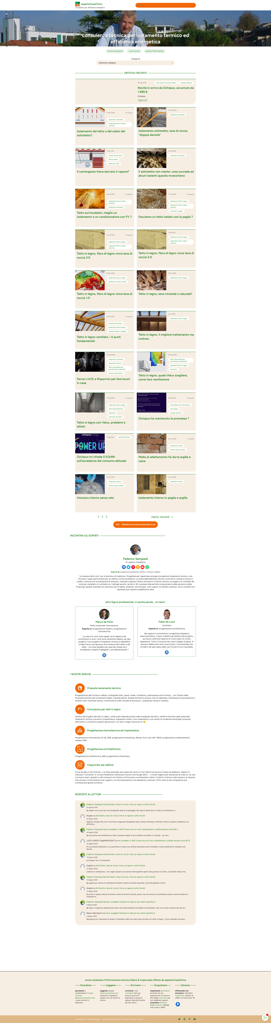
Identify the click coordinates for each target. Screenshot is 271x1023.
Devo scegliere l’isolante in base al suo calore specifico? (131, 902)
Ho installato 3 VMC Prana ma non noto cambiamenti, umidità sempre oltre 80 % (142, 829)
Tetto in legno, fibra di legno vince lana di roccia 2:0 (166, 255)
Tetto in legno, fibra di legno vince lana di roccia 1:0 (104, 296)
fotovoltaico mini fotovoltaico (166, 83)
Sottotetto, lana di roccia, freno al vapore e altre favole (130, 804)
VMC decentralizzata (116, 409)
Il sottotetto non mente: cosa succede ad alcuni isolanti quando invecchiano (166, 173)
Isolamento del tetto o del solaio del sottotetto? (101, 133)
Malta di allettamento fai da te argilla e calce (164, 459)
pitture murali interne (116, 373)
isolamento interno (115, 363)
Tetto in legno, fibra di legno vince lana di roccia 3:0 (104, 255)
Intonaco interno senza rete (95, 498)
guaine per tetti (114, 163)
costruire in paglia (176, 211)
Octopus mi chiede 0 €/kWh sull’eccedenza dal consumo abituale (101, 459)
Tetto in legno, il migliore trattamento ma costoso (166, 336)
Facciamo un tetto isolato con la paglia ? (165, 217)
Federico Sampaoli (94, 804)
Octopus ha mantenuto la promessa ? (163, 418)
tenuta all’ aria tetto (115, 155)
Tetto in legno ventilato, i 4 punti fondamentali (99, 339)
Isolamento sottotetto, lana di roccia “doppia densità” (162, 133)
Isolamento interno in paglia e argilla (162, 498)
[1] (265, 1019)
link (161, 995)
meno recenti (162, 517)
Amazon (166, 991)
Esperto (114, 572)
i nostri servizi (134, 51)
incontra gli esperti (115, 51)
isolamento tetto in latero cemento (117, 125)
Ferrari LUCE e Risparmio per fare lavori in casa (103, 381)
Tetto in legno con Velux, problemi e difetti (101, 424)
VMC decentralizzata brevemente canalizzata (117, 368)
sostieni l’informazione (155, 51)
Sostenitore (179, 995)
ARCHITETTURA (124, 437)
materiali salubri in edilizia (117, 331)
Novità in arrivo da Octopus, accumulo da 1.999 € (166, 90)
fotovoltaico (174, 409)
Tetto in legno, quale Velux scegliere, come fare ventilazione (163, 377)
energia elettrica (186, 83)
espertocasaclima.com (109, 993)
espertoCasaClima (91, 4)
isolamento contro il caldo (117, 282)
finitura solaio (113, 159)
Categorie (135, 59)
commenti (129, 993)
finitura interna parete (177, 450)
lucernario (173, 369)
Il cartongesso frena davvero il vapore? (103, 171)
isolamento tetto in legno (178, 201)
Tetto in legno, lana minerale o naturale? (165, 294)
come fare (163, 998)
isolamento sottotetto (116, 119)
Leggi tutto (142, 100)
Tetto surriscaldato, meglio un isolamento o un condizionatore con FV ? (104, 215)
